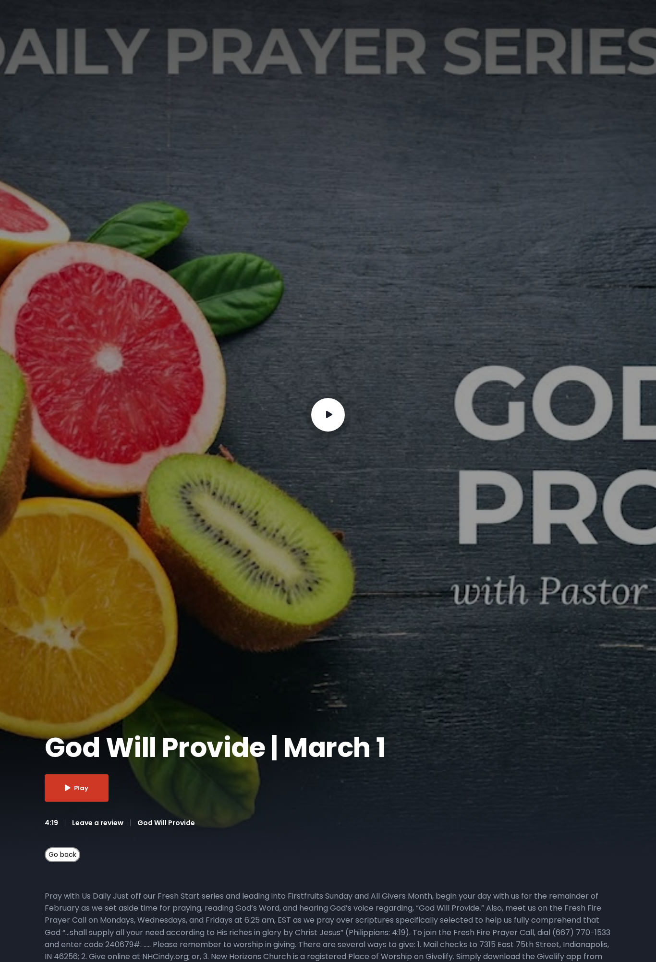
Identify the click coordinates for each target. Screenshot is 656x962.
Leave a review (97, 822)
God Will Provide (166, 823)
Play (81, 788)
